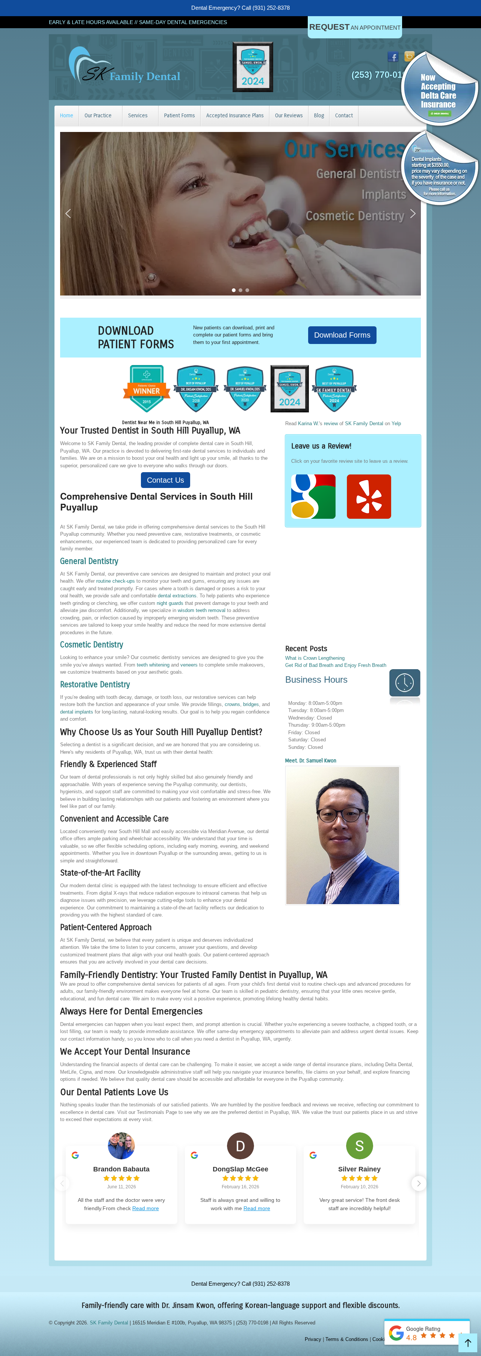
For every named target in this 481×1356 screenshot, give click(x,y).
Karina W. (308, 423)
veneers (189, 665)
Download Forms (342, 335)
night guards (170, 603)
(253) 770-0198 (381, 75)
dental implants (76, 712)
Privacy (313, 1339)
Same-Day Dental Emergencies (183, 22)
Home (66, 115)
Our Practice (98, 115)
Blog (319, 115)
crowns (232, 704)
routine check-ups (115, 581)
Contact (344, 115)
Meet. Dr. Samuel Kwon (310, 761)
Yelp (396, 423)
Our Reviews (289, 115)
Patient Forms (179, 115)
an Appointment (355, 27)
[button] (68, 214)
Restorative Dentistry (95, 684)
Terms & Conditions (346, 1339)
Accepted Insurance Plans (235, 115)
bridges (251, 704)
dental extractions (177, 595)
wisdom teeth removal (201, 610)
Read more (145, 1208)
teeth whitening (153, 665)
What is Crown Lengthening (315, 658)
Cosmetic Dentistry (91, 645)
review (331, 423)
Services (138, 115)
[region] (240, 213)
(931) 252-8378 (271, 8)
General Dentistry (89, 561)
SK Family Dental (364, 423)
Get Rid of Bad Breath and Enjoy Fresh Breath (335, 665)
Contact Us (165, 480)
